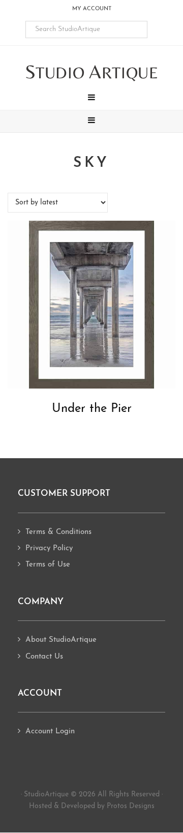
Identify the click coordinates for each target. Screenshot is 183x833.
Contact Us (44, 657)
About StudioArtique (61, 640)
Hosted (40, 806)
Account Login (50, 731)
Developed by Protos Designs (108, 806)
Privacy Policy (49, 548)
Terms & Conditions (58, 532)
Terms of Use (47, 565)
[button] (91, 98)
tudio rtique (92, 72)
